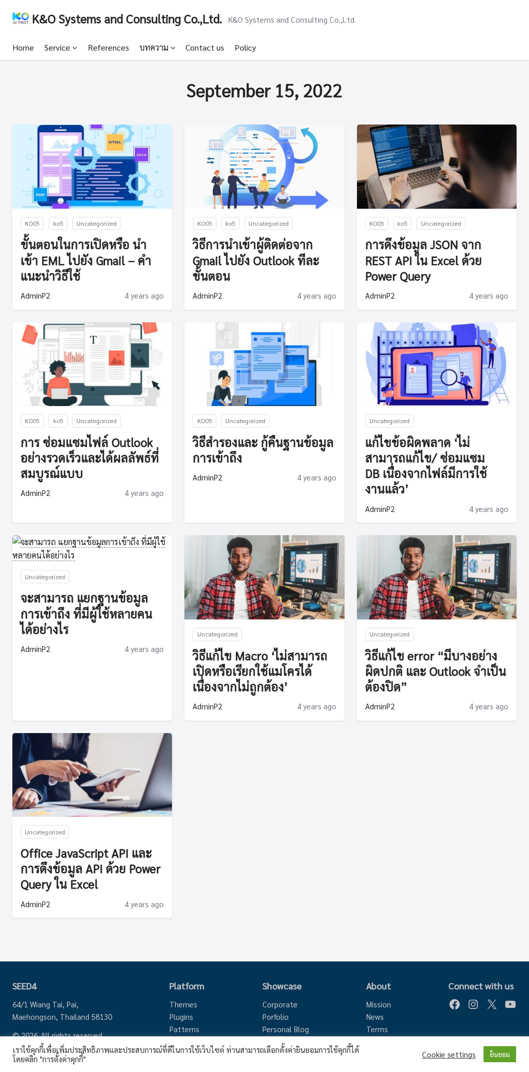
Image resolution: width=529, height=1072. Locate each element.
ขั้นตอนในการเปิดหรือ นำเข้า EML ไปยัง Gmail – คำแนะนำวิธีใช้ (86, 259)
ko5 (58, 223)
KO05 (32, 223)
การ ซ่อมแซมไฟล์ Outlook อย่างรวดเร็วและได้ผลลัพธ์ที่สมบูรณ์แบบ (90, 457)
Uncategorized (96, 223)
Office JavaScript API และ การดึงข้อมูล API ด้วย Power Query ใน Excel (91, 868)
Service (57, 47)
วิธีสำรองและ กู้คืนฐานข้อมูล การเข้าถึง (263, 449)
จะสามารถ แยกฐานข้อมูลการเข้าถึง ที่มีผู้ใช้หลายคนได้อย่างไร (86, 612)
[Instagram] (473, 1004)
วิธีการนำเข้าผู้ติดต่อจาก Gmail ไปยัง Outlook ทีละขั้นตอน (256, 259)
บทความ (153, 47)
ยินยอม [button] (500, 1054)
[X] (492, 1004)
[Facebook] (454, 1004)
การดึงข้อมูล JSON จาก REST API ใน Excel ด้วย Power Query (423, 259)
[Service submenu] (74, 47)
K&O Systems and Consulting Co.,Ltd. (127, 18)
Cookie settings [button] (449, 1054)
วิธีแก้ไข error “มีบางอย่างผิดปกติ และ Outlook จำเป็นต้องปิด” (435, 670)
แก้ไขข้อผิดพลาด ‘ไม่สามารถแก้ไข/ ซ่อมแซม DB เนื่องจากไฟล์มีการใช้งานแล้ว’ (426, 465)
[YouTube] (510, 1004)
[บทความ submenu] (173, 47)
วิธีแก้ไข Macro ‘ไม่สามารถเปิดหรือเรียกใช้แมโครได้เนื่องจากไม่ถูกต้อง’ (260, 670)
